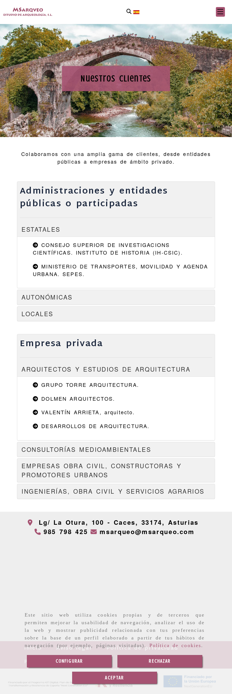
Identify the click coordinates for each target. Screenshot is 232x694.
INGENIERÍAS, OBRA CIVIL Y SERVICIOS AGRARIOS (113, 491)
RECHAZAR (160, 661)
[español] (136, 11)
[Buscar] (129, 11)
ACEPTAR (114, 677)
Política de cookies (175, 645)
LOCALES (37, 313)
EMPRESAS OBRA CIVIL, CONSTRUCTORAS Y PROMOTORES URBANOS (101, 470)
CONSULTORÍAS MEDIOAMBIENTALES (86, 449)
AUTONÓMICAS (49, 297)
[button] (220, 12)
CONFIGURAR (69, 661)
